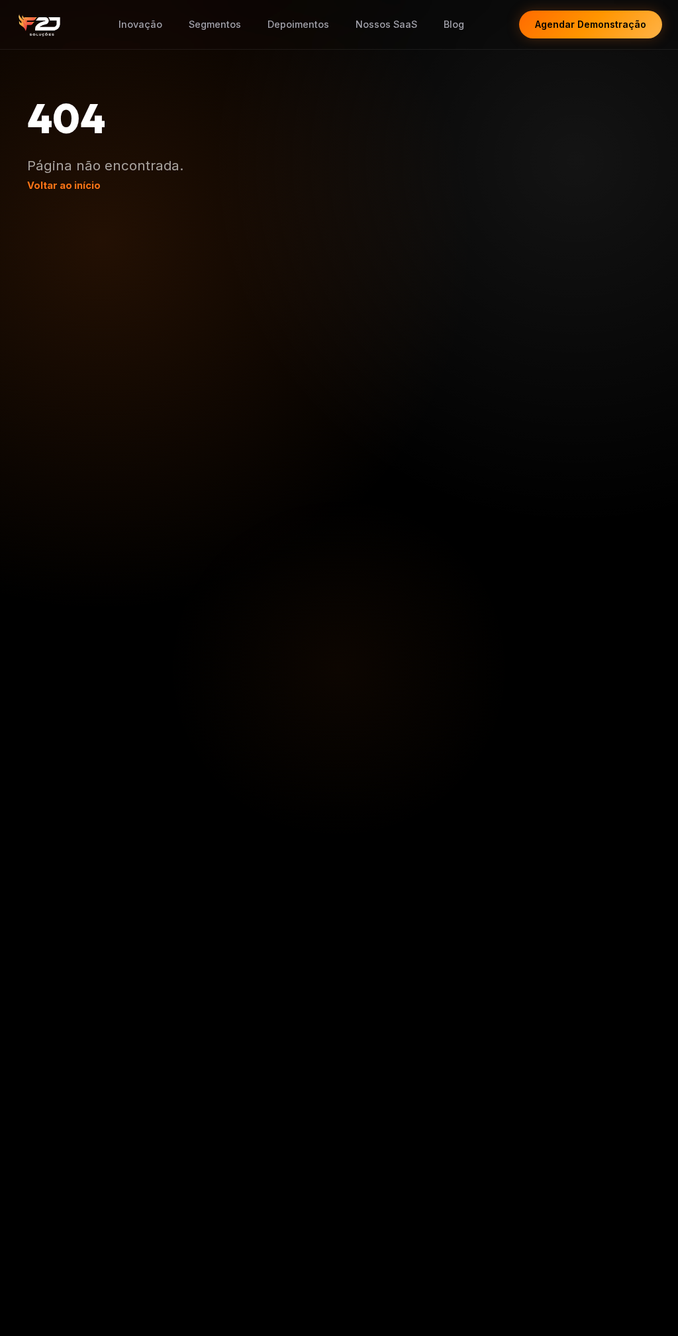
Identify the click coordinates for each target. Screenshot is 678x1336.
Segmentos (215, 24)
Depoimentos (298, 24)
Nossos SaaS (386, 24)
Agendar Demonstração (590, 24)
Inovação (140, 24)
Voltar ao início (64, 186)
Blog (454, 24)
